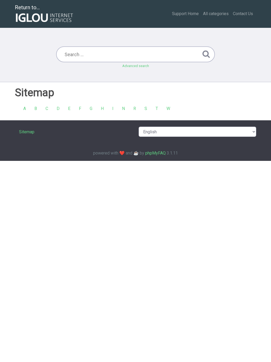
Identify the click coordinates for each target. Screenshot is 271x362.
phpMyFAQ (155, 153)
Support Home (185, 13)
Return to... (27, 7)
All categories (216, 13)
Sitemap (26, 131)
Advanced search (135, 66)
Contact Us (243, 13)
